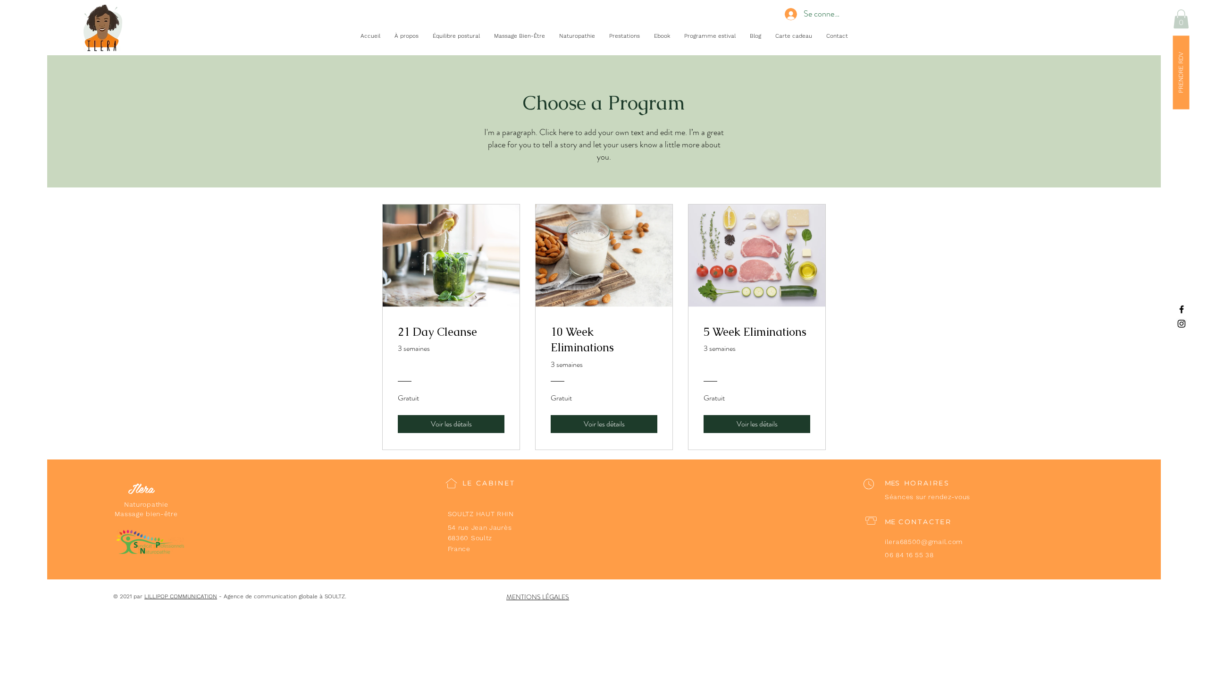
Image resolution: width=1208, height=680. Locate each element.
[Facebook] (1181, 309)
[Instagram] (1181, 323)
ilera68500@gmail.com (924, 541)
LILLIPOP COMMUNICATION (180, 596)
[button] (1181, 19)
